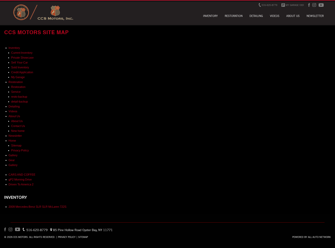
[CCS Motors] (42, 20)
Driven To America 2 (21, 184)
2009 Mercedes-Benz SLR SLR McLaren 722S (37, 206)
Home (12, 140)
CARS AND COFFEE (22, 174)
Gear (12, 160)
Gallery (13, 155)
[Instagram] (314, 5)
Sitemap (16, 145)
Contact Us (18, 126)
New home (18, 130)
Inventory (14, 47)
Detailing (14, 106)
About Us (14, 116)
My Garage (18, 77)
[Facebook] (309, 5)
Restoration (16, 82)
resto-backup (19, 96)
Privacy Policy (20, 150)
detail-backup (19, 101)
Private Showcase (22, 57)
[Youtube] (321, 5)
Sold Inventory (20, 67)
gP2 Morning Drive (20, 179)
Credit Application (22, 72)
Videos (13, 111)
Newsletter (15, 135)
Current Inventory (21, 52)
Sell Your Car (19, 62)
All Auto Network (319, 237)
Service (16, 91)
